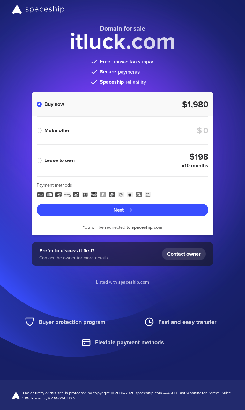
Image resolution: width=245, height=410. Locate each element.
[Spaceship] (38, 9)
